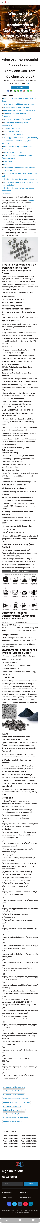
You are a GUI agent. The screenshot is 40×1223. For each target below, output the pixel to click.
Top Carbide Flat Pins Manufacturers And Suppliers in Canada (11, 1136)
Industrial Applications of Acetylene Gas (19, 110)
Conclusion (7, 161)
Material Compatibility (13, 152)
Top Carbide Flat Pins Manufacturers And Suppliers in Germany (11, 1146)
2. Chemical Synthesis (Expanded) (17, 119)
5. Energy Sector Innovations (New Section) (21, 138)
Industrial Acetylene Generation (15, 1098)
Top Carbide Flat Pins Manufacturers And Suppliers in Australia (11, 1138)
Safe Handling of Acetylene (13, 1110)
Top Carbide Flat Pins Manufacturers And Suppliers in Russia (29, 1136)
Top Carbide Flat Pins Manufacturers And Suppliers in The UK (29, 1138)
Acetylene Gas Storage (12, 1121)
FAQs (5, 164)
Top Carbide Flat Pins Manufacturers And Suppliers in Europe (11, 1141)
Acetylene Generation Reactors (16, 107)
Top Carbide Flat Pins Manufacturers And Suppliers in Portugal (29, 1146)
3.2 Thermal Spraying (13, 131)
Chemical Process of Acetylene (15, 1118)
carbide (31, 200)
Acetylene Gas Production (13, 1091)
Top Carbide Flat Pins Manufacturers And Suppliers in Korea (29, 1141)
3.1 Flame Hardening (12, 128)
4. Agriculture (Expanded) (14, 134)
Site (28, 83)
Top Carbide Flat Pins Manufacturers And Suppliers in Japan (11, 1144)
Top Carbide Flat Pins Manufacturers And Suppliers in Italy (29, 1144)
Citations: (7, 194)
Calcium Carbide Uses (12, 1106)
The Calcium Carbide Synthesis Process (19, 104)
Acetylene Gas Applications (14, 1114)
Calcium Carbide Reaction (13, 1095)
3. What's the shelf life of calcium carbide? (20, 179)
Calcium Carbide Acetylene (14, 1087)
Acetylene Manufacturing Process (16, 1102)
